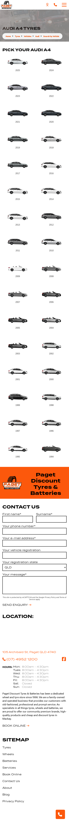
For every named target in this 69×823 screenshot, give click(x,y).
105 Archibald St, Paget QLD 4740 (29, 652)
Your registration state (20, 562)
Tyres (6, 747)
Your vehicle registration (21, 550)
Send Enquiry (15, 605)
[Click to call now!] (55, 5)
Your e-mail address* (19, 538)
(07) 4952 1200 (22, 659)
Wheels (8, 754)
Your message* (14, 574)
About (7, 788)
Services (9, 767)
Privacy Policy (50, 597)
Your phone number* (18, 526)
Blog (6, 794)
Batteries (9, 761)
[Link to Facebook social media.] (63, 659)
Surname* (44, 514)
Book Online (14, 725)
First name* (11, 514)
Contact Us (11, 781)
